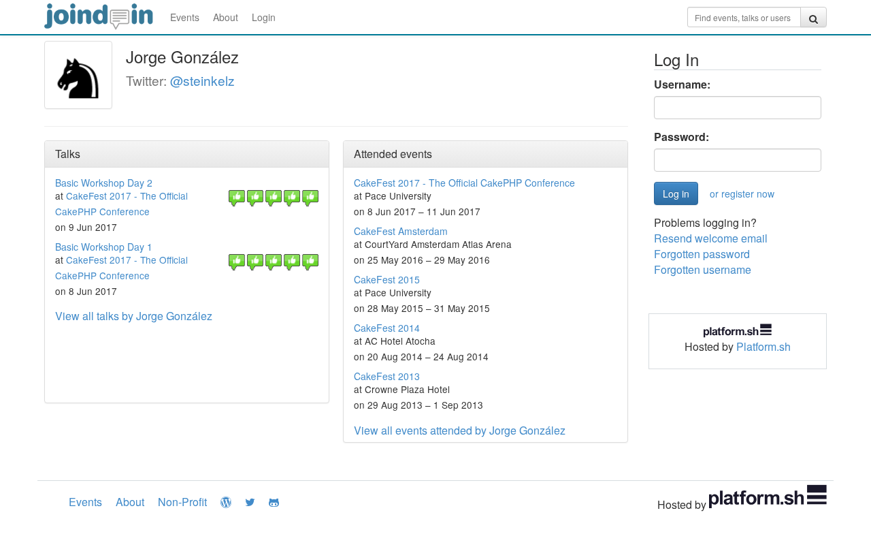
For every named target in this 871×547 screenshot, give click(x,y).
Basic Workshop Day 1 (103, 246)
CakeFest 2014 (387, 327)
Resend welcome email (711, 238)
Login (264, 17)
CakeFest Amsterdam (401, 231)
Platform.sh (763, 346)
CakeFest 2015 (387, 279)
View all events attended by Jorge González (459, 430)
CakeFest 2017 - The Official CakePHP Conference (464, 182)
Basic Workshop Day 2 (103, 182)
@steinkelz (202, 80)
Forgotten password (702, 254)
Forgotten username (702, 269)
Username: (682, 84)
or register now (742, 193)
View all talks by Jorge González (133, 316)
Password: (681, 136)
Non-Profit (182, 502)
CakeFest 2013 (387, 376)
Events (184, 17)
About (225, 17)
